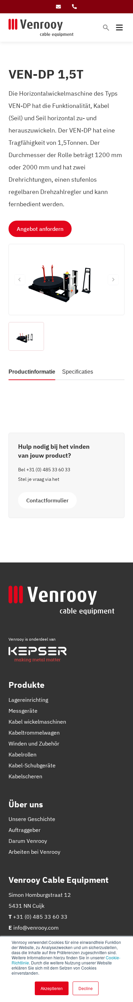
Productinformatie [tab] (32, 372)
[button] (26, 336)
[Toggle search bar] (106, 27)
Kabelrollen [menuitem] (22, 754)
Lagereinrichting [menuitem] (28, 699)
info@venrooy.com (36, 927)
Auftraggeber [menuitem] (25, 829)
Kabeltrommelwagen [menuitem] (34, 732)
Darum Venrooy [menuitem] (28, 840)
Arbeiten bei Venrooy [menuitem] (34, 851)
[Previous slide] (19, 279)
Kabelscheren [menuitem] (25, 776)
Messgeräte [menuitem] (23, 710)
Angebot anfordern (40, 228)
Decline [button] (85, 988)
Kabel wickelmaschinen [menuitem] (37, 721)
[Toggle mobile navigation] (119, 27)
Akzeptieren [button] (52, 988)
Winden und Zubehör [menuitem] (34, 743)
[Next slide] (113, 279)
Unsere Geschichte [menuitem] (32, 819)
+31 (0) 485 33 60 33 (48, 470)
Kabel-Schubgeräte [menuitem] (32, 765)
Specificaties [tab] (77, 372)
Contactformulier (47, 500)
